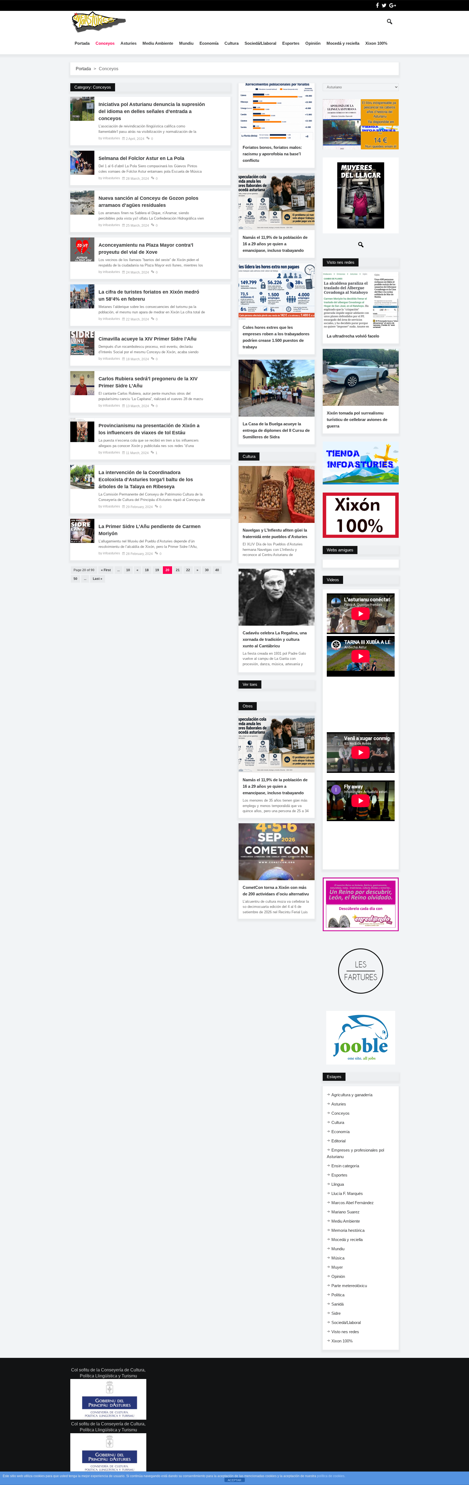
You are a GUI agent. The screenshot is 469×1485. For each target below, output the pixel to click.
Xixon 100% (376, 43)
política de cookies (330, 1476)
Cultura (231, 43)
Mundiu (186, 43)
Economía (208, 43)
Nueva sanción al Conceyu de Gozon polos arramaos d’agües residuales (148, 201)
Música (337, 1258)
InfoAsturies (99, 22)
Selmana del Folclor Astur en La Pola (141, 158)
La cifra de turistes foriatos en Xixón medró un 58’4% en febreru (149, 295)
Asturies (129, 43)
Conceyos (105, 43)
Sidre (336, 1313)
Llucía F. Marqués (347, 1193)
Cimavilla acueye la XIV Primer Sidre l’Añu (148, 339)
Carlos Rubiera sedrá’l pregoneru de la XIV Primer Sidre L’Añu (148, 382)
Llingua (337, 1184)
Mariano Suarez (345, 1212)
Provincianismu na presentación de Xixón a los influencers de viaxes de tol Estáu (149, 429)
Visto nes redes (345, 1331)
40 (217, 570)
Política (337, 1295)
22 (188, 570)
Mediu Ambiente (157, 43)
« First (106, 570)
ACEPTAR (234, 1480)
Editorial (338, 1141)
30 (207, 570)
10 (128, 570)
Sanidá (337, 1304)
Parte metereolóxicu (349, 1285)
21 (178, 570)
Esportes (290, 43)
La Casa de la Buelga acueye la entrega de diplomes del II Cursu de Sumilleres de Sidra (276, 430)
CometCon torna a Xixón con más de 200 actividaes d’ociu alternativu (276, 890)
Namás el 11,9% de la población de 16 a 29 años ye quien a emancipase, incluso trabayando (275, 244)
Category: (92, 87)
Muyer (337, 1267)
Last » (97, 579)
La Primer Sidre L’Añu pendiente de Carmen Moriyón (150, 530)
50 (75, 579)
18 (147, 570)
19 (157, 570)
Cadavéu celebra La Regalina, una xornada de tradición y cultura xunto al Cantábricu (275, 639)
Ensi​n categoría (345, 1165)
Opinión (313, 43)
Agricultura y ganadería (351, 1094)
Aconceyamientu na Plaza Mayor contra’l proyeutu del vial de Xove (146, 248)
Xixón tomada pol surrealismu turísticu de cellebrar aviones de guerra (357, 419)
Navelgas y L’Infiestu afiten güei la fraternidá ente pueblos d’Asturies (275, 533)
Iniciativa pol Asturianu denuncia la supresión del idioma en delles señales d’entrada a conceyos (152, 111)
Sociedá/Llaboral (260, 43)
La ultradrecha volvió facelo (353, 336)
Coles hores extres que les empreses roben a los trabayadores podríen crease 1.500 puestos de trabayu (276, 337)
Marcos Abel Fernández (352, 1202)
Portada (82, 43)
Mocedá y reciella (343, 43)
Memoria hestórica (348, 1230)
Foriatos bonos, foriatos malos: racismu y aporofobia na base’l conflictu (272, 154)
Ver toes (250, 684)
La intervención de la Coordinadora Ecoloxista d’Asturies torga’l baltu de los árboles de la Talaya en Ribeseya (146, 479)
